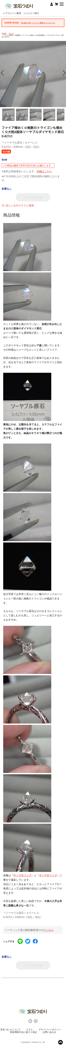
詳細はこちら (44, 171)
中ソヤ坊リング (22, 875)
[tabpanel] (33, 74)
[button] (18, 205)
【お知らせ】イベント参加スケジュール (37, 23)
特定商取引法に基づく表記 (23, 1032)
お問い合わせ (49, 1032)
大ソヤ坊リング (48, 875)
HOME (4, 33)
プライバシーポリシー (49, 1029)
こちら (50, 930)
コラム (29, 1029)
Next (62, 72)
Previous (3, 72)
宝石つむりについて (10, 1029)
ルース (11, 33)
